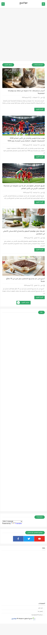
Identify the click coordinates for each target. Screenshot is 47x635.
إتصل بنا (40, 611)
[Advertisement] (23, 35)
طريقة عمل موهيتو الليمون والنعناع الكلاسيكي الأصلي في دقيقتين (24, 232)
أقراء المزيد (39, 109)
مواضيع (14, 618)
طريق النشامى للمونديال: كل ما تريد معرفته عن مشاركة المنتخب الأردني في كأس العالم (24, 187)
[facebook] (18, 538)
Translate (18, 523)
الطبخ (36, 238)
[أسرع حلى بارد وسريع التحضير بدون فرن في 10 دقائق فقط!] (23, 266)
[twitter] (29, 538)
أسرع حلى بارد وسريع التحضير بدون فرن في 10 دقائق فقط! (25, 280)
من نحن (40, 608)
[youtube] (39, 538)
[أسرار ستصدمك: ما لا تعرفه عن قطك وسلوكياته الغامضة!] (23, 78)
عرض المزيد (25, 302)
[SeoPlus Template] (33, 618)
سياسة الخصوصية (37, 615)
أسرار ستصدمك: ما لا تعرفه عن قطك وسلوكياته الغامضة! (26, 92)
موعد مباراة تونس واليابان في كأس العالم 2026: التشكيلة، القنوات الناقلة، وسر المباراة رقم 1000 (26, 140)
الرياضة (35, 145)
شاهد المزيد (8, 65)
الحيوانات (35, 97)
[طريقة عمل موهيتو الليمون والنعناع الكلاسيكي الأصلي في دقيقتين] (23, 218)
